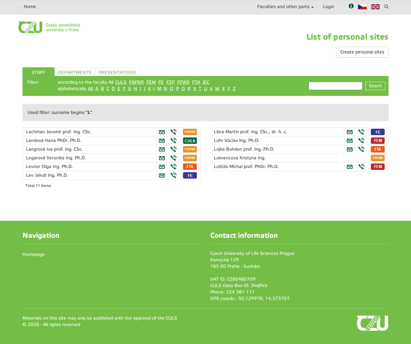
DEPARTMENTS (75, 72)
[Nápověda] (351, 6)
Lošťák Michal (229, 166)
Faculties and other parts (283, 6)
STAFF (38, 72)
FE (161, 82)
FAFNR (136, 82)
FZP (170, 82)
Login (328, 6)
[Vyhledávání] (386, 6)
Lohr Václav (226, 140)
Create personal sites (362, 52)
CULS (121, 82)
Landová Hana (41, 140)
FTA (196, 82)
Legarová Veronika (46, 157)
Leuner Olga (39, 166)
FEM (151, 82)
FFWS (183, 82)
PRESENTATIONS (117, 72)
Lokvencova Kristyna (236, 157)
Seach (375, 85)
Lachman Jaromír (44, 131)
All (90, 88)
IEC (206, 82)
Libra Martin (227, 131)
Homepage (33, 254)
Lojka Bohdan (228, 149)
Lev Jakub (37, 175)
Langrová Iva (40, 149)
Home (30, 6)
